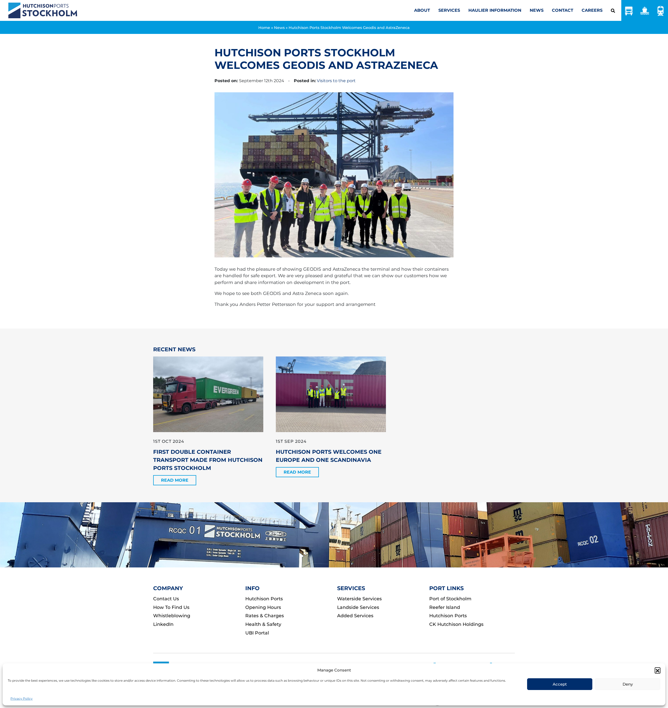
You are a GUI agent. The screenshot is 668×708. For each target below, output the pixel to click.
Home (264, 27)
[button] (657, 670)
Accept (560, 684)
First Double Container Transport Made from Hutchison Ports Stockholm (208, 460)
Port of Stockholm (450, 598)
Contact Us (166, 598)
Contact (562, 10)
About (422, 10)
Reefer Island (444, 607)
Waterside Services (359, 598)
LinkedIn (163, 624)
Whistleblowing (171, 615)
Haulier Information (494, 10)
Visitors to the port (336, 80)
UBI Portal (257, 633)
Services (449, 10)
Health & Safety (263, 624)
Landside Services (358, 607)
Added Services (355, 615)
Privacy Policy (21, 698)
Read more (174, 480)
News (537, 10)
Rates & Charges (264, 615)
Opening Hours (263, 607)
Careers (592, 10)
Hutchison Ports (264, 598)
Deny (628, 684)
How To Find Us (171, 607)
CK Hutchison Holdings (456, 624)
